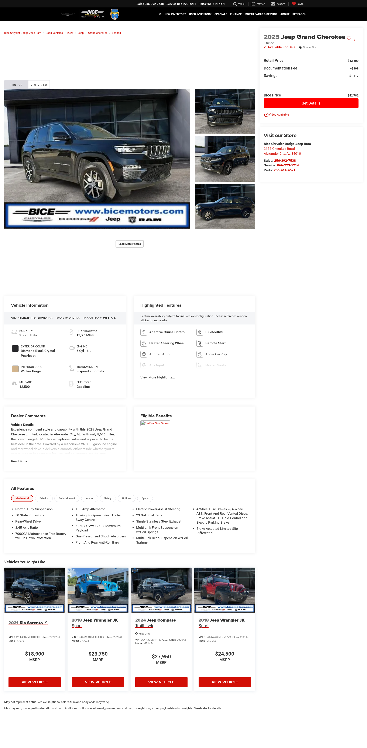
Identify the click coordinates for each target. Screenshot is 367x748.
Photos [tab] (16, 85)
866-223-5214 (288, 165)
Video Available (276, 114)
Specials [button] (221, 14)
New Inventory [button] (175, 14)
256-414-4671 (284, 170)
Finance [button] (236, 14)
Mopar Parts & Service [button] (261, 14)
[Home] (160, 14)
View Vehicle (35, 682)
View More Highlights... (157, 377)
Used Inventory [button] (200, 14)
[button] (97, 159)
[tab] (22, 498)
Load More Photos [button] (130, 244)
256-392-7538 (285, 161)
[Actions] (355, 39)
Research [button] (299, 14)
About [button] (284, 14)
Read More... (20, 461)
